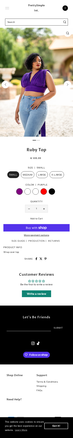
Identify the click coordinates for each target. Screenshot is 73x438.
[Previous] (5, 84)
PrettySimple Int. (36, 8)
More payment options (36, 235)
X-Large (56, 174)
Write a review (36, 293)
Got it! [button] (56, 425)
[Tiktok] (38, 343)
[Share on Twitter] (41, 258)
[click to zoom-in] (67, 33)
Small (13, 174)
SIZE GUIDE (18, 240)
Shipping (41, 386)
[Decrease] (29, 208)
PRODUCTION (36, 240)
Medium (27, 174)
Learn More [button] (21, 430)
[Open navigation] (7, 8)
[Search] (65, 22)
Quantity (36, 201)
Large (42, 174)
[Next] (67, 84)
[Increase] (44, 208)
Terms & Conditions (47, 382)
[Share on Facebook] (36, 258)
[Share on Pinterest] (45, 258)
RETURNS (54, 240)
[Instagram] (33, 343)
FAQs (39, 390)
